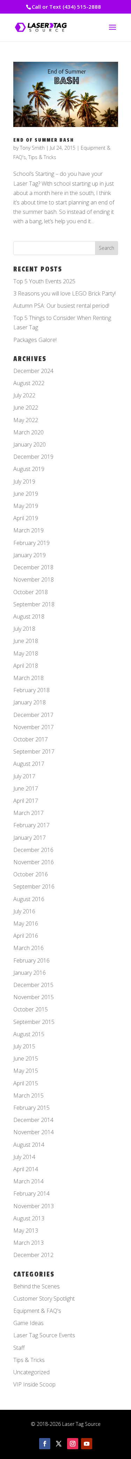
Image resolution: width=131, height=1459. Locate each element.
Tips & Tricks (42, 157)
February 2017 (31, 825)
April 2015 (25, 1083)
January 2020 (29, 444)
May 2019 (25, 506)
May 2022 (25, 420)
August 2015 (28, 1034)
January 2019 (29, 555)
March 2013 (28, 1243)
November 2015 (33, 997)
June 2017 (25, 788)
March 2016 (28, 948)
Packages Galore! (35, 340)
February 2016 (31, 960)
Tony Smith (32, 147)
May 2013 (25, 1230)
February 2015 (31, 1108)
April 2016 (25, 936)
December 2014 (33, 1120)
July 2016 (24, 911)
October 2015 (30, 1009)
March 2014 (28, 1181)
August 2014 (28, 1145)
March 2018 (28, 678)
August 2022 (28, 383)
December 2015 (33, 985)
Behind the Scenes (36, 1286)
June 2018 (25, 641)
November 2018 (33, 579)
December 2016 (33, 850)
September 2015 (33, 1022)
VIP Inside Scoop (34, 1384)
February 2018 (31, 690)
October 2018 (30, 592)
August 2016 (28, 899)
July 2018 (24, 629)
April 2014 (25, 1169)
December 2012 (33, 1255)
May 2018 (25, 653)
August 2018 (28, 616)
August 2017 (28, 764)
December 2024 (33, 371)
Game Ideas (28, 1323)
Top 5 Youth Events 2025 (44, 281)
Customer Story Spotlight (44, 1298)
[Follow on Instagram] (72, 1443)
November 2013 (33, 1206)
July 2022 (24, 395)
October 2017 (30, 739)
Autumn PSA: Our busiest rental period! (61, 305)
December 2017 (33, 715)
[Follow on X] (58, 1443)
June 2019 (25, 493)
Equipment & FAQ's (37, 1311)
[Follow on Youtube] (86, 1443)
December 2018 (33, 567)
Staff (19, 1348)
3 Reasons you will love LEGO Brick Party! (64, 293)
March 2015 (28, 1095)
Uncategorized (31, 1372)
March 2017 (28, 813)
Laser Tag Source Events (44, 1335)
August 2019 (28, 469)
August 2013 (28, 1218)
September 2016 (33, 886)
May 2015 (25, 1071)
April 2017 (25, 801)
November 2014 (33, 1132)
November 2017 (33, 727)
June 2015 (25, 1058)
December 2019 (33, 457)
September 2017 (33, 751)
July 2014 (24, 1157)
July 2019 (24, 481)
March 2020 (28, 432)
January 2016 (29, 973)
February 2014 (31, 1193)
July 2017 (24, 776)
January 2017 (29, 837)
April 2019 (25, 518)
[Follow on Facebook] (44, 1443)
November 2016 (33, 862)
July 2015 (24, 1046)
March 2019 (28, 530)
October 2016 (30, 874)
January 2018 (29, 702)
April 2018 (25, 665)
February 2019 (31, 543)
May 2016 (25, 923)
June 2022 (25, 407)
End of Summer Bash (43, 140)
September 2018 (33, 604)
